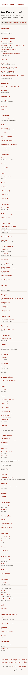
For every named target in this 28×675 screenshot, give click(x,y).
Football (4, 285)
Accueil (2, 8)
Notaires (4, 484)
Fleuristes (4, 260)
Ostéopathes (5, 502)
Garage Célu (4, 306)
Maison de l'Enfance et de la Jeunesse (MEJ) (12, 45)
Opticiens (4, 493)
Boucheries (5, 83)
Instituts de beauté (7, 377)
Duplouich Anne (5, 371)
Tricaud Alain (4, 468)
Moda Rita (4, 635)
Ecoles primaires (6, 223)
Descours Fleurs (5, 267)
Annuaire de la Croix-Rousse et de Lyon (10, 659)
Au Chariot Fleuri (5, 279)
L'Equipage (4, 148)
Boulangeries (5, 96)
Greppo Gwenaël (5, 438)
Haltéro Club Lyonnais (7, 338)
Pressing (4, 547)
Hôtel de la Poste (5, 310)
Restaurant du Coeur (7, 41)
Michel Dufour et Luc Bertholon (9, 487)
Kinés (3, 396)
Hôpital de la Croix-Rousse (8, 348)
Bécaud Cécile (5, 415)
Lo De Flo (3, 132)
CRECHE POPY (5, 167)
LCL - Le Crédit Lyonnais (7, 71)
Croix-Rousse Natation (7, 477)
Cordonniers (5, 154)
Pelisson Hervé (5, 456)
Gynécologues (5, 326)
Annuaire (12, 4)
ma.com (7, 2)
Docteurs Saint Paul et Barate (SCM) (10, 460)
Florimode (4, 109)
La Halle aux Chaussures (7, 119)
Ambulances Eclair (6, 32)
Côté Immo (4, 357)
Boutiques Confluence (16, 662)
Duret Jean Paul (5, 190)
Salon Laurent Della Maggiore (9, 144)
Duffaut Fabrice (5, 407)
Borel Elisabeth (5, 271)
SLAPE (2, 564)
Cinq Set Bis (4, 158)
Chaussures (5, 115)
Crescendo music (5, 217)
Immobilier (5, 4)
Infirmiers (4, 364)
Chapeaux (4, 106)
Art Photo (3, 519)
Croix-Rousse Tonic (6, 177)
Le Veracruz (4, 582)
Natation (4, 474)
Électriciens (5, 641)
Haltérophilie (5, 335)
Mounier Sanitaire (6, 537)
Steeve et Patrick (5, 128)
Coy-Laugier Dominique (7, 329)
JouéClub (3, 390)
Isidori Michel (4, 198)
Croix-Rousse (20, 4)
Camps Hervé (4, 541)
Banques (4, 60)
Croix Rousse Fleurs (6, 275)
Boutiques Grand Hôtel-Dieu (13, 661)
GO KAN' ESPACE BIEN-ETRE (8, 380)
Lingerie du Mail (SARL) (7, 631)
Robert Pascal (4, 90)
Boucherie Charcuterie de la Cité (10, 86)
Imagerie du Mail (5, 573)
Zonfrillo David (5, 510)
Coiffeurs (4, 125)
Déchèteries (7, 664)
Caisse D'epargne (5, 63)
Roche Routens (5, 263)
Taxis (2, 605)
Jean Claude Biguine (6, 136)
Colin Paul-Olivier (5, 411)
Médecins (4, 448)
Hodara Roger (5, 194)
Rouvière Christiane (6, 367)
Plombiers (4, 533)
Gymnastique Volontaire (7, 319)
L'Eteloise (3, 586)
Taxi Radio (4, 608)
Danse (3, 173)
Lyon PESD (4, 240)
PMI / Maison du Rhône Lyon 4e (9, 49)
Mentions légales (19, 664)
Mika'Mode (4, 627)
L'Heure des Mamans (7, 618)
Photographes (6, 516)
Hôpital (3, 345)
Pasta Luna (4, 591)
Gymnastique (5, 316)
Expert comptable (7, 246)
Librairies (4, 425)
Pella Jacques (4, 249)
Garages (4, 295)
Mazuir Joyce (4, 442)
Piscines (13, 664)
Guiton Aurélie (5, 419)
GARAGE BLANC (5, 302)
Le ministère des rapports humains (10, 53)
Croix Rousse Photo (6, 523)
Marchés (24, 662)
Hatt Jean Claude (5, 560)
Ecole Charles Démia (6, 231)
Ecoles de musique (7, 214)
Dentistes (4, 183)
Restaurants (5, 579)
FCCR (2, 288)
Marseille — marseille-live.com (19, 666)
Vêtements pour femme (9, 624)
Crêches (3, 164)
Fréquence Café (5, 595)
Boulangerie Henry (6, 100)
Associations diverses (8, 38)
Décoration (5, 204)
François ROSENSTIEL (7, 527)
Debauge (3, 496)
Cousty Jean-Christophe (7, 399)
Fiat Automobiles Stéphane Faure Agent (12, 298)
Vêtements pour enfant (9, 614)
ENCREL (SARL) (5, 649)
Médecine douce (6, 435)
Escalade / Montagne (8, 237)
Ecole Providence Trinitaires (8, 226)
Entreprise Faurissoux (7, 645)
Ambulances (5, 29)
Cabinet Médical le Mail (7, 452)
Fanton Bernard (5, 464)
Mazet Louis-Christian (7, 506)
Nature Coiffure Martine (7, 140)
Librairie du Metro (6, 429)
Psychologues (5, 556)
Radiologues (5, 570)
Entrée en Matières (6, 208)
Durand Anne (4, 403)
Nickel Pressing (5, 550)
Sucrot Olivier (4, 253)
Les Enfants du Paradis (7, 599)
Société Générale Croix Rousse (9, 67)
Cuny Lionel (4, 186)
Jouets (3, 386)
